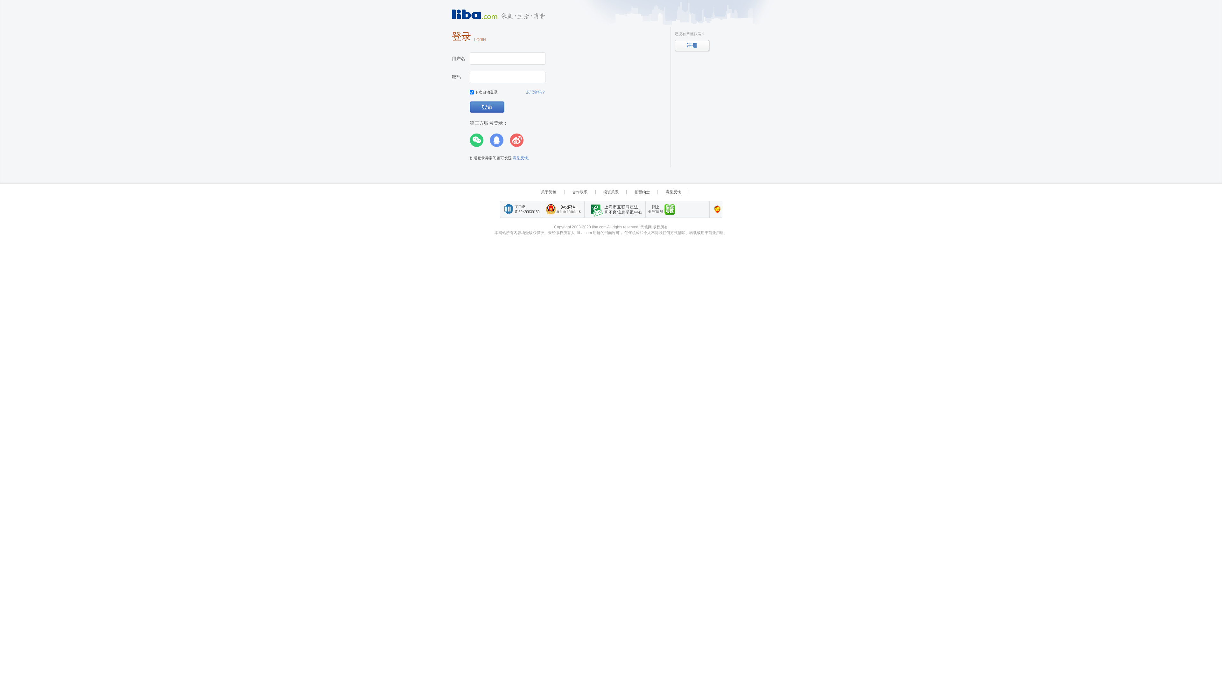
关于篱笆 (548, 192)
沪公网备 (563, 209)
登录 (487, 107)
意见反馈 (673, 192)
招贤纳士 (642, 192)
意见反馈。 (522, 158)
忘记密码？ (535, 92)
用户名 (458, 58)
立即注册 (692, 46)
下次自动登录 (486, 92)
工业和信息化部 (520, 209)
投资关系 (611, 192)
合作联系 (579, 192)
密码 (456, 77)
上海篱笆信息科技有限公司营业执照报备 (715, 209)
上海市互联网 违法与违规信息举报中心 (615, 209)
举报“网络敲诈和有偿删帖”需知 (662, 209)
